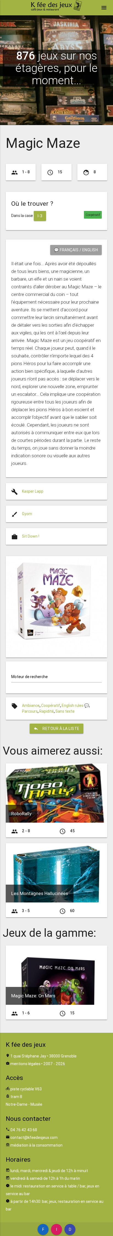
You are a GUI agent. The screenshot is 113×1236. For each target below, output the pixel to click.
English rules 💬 (75, 705)
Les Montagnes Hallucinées (39, 893)
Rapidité (46, 711)
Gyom (27, 513)
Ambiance (30, 705)
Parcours (30, 711)
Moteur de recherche (29, 676)
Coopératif (50, 705)
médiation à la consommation (36, 1145)
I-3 (40, 215)
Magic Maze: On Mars (33, 996)
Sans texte (65, 711)
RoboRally (21, 814)
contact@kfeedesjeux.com (34, 1137)
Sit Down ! (30, 536)
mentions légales (25, 1063)
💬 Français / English (76, 249)
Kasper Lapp (32, 491)
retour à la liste (56, 728)
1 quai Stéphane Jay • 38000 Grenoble (43, 1056)
